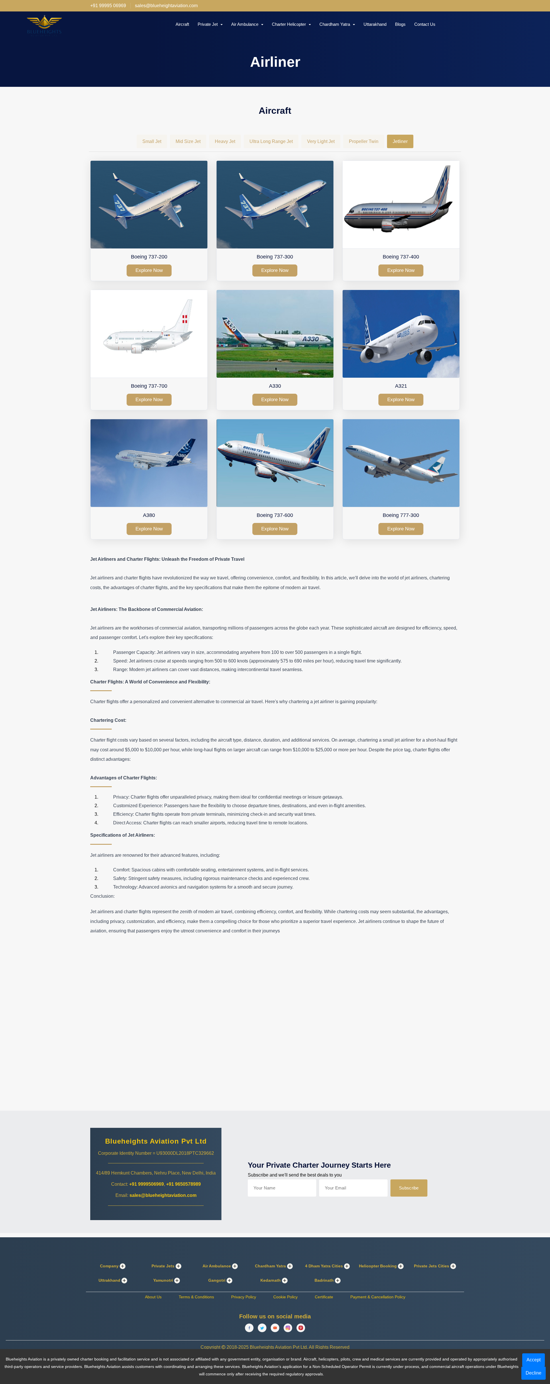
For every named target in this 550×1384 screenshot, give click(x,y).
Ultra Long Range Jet (271, 141)
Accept (534, 1359)
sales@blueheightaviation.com (163, 1195)
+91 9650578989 (183, 1184)
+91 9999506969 (146, 1184)
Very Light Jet (321, 141)
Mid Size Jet (188, 141)
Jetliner (400, 141)
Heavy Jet (225, 141)
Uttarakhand (375, 24)
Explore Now (149, 270)
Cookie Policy (285, 1297)
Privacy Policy (243, 1297)
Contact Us (424, 24)
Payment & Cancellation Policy (377, 1297)
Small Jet (151, 141)
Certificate (324, 1297)
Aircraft (182, 24)
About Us (153, 1297)
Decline (533, 1373)
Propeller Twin (363, 141)
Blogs (400, 24)
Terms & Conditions (196, 1297)
